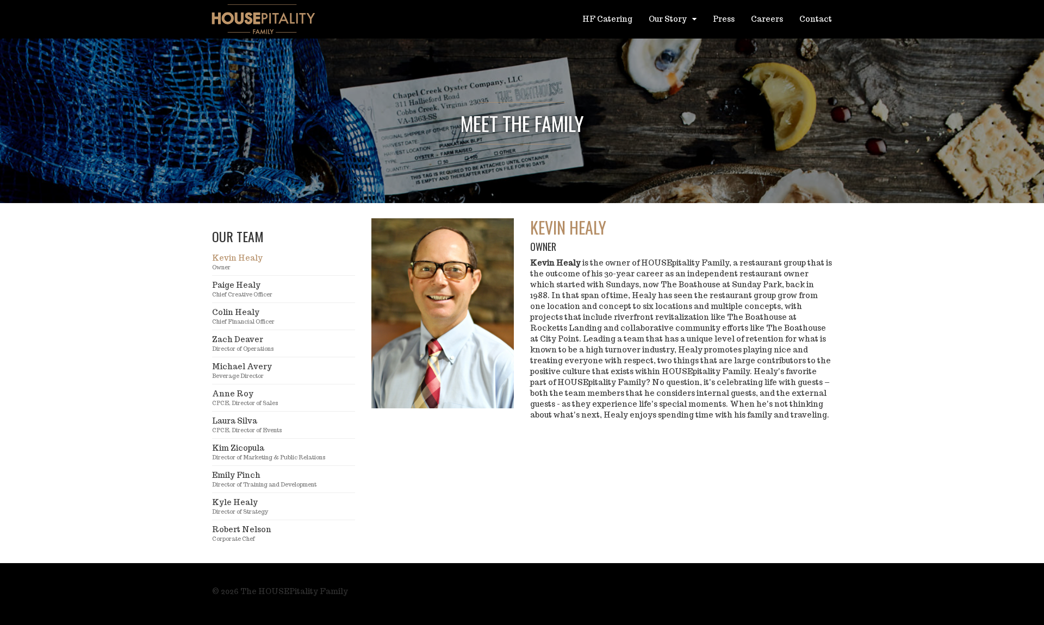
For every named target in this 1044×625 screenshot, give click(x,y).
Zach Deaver (243, 343)
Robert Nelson (241, 533)
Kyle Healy (240, 506)
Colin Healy (243, 316)
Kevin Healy (237, 262)
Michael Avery (242, 371)
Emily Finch (264, 479)
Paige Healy (242, 289)
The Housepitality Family (264, 19)
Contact (815, 19)
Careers (767, 19)
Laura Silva (247, 425)
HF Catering (607, 19)
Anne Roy (245, 398)
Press (724, 19)
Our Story (668, 19)
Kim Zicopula (269, 452)
